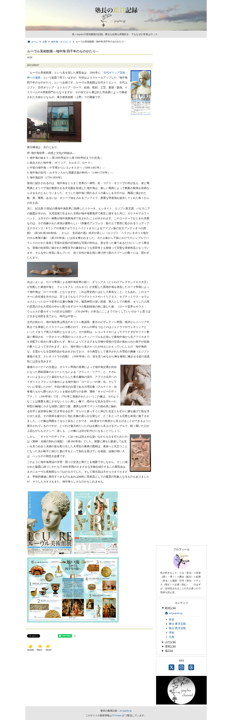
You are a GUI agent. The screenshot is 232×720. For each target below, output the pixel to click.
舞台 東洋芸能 (177, 623)
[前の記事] (39, 650)
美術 (171, 632)
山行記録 (170, 642)
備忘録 (169, 650)
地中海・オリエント (61, 41)
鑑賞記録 (170, 608)
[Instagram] (181, 667)
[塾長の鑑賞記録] (116, 29)
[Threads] (191, 667)
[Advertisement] (89, 681)
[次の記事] (48, 650)
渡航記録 (170, 646)
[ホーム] (30, 650)
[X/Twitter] (171, 667)
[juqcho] (181, 568)
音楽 (171, 619)
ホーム (34, 41)
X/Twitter (116, 715)
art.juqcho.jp (175, 613)
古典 (44, 41)
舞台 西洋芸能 (177, 628)
